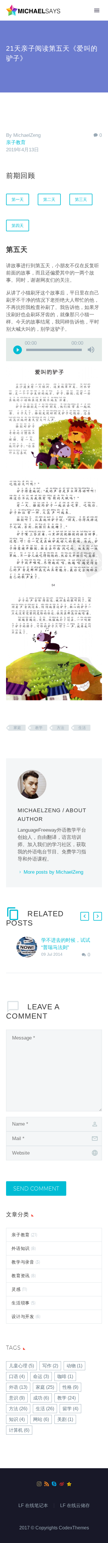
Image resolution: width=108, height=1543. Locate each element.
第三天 (81, 199)
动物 (74, 1365)
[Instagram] (39, 1484)
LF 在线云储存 (75, 1505)
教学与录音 (23, 1262)
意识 (17, 1397)
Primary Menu (97, 10)
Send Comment (36, 1188)
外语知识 (21, 1248)
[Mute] (91, 349)
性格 (70, 1387)
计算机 (19, 1430)
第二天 (49, 199)
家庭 (17, 728)
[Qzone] (69, 1484)
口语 (17, 1376)
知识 (17, 1419)
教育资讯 (21, 1275)
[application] (54, 349)
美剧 (65, 1419)
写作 (50, 1365)
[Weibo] (61, 1484)
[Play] (17, 349)
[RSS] (46, 1484)
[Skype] (54, 1484)
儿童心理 (21, 1365)
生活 (82, 728)
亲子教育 (16, 142)
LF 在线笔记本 (33, 1505)
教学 (39, 728)
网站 (41, 1419)
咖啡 (65, 1376)
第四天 (18, 225)
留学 (70, 1408)
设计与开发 (23, 1316)
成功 (41, 1397)
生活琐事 (21, 1302)
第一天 (18, 199)
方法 (60, 728)
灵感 (16, 1289)
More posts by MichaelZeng (53, 872)
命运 (41, 1376)
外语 (18, 1387)
